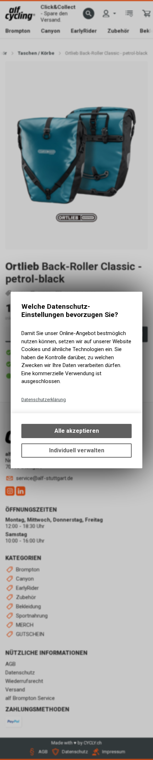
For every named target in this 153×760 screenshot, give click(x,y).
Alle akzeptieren (76, 430)
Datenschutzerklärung (43, 399)
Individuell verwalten (76, 450)
